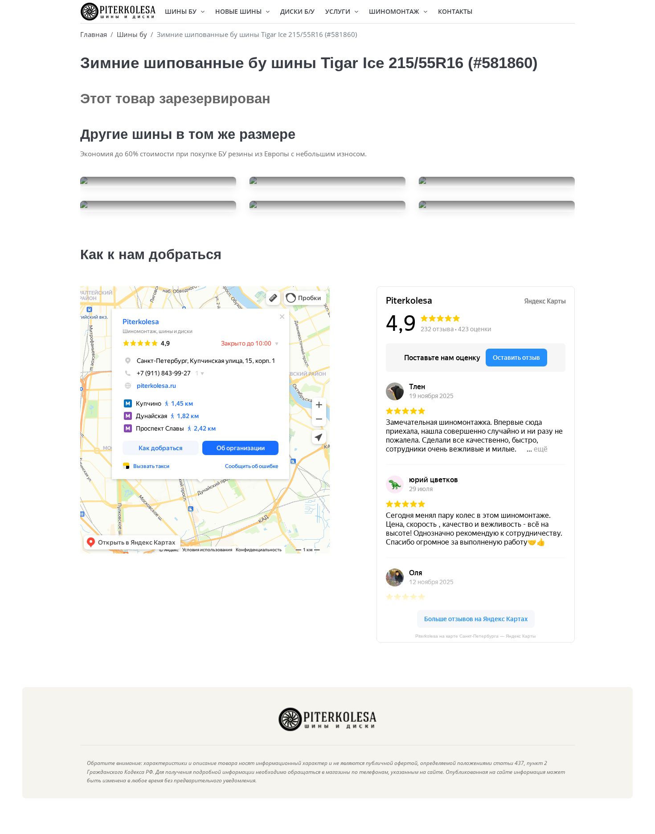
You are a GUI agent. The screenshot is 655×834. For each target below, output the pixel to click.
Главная (93, 34)
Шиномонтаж (395, 11)
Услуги (338, 11)
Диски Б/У (297, 11)
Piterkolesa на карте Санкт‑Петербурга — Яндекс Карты (475, 636)
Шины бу (132, 34)
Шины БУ (181, 11)
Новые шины (239, 11)
